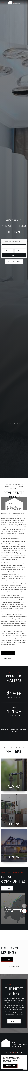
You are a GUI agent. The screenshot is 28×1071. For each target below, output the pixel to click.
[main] (14, 516)
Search (14, 255)
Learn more (8, 653)
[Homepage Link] (14, 2)
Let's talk (14, 1021)
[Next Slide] (24, 911)
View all (7, 888)
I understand (10, 1065)
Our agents (8, 659)
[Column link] (14, 775)
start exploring (14, 261)
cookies (11, 1057)
